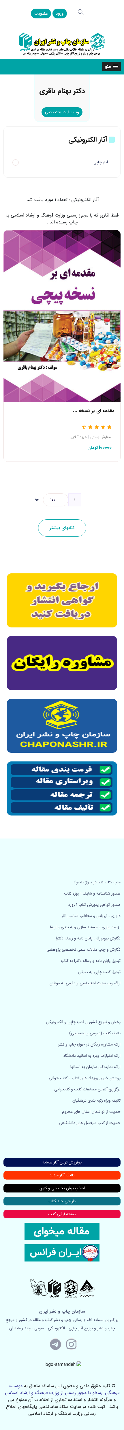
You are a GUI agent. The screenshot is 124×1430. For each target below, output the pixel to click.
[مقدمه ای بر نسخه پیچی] (62, 315)
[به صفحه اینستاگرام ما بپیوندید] (71, 1344)
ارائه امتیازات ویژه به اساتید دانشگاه (92, 1055)
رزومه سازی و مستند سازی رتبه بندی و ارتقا (85, 927)
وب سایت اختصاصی (62, 112)
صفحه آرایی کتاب (62, 1214)
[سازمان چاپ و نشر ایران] (62, 663)
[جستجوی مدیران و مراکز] (81, 12)
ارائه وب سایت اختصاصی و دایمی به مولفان (85, 983)
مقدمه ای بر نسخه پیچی (90, 410)
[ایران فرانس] (62, 1252)
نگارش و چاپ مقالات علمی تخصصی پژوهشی (83, 949)
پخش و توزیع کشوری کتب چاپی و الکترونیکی (83, 1022)
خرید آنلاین (78, 437)
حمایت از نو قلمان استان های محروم (91, 1112)
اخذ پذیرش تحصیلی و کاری (62, 1188)
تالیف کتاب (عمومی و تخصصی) (95, 1033)
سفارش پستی (101, 437)
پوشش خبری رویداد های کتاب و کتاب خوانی (85, 1078)
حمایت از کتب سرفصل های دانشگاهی (90, 1123)
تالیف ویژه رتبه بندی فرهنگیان (96, 1100)
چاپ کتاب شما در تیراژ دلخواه (97, 882)
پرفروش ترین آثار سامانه (62, 1162)
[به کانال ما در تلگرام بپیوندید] (55, 1344)
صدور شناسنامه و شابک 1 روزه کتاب (92, 893)
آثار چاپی (100, 162)
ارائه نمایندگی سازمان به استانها (95, 1067)
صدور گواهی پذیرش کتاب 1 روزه (94, 904)
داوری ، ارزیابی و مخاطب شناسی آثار (91, 916)
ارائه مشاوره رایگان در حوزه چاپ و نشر (89, 1044)
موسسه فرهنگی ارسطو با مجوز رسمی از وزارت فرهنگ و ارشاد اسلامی (62, 1389)
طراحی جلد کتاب (62, 1201)
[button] (111, 66)
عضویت (41, 13)
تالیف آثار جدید (62, 1175)
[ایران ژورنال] (62, 600)
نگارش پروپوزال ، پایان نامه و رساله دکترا (88, 938)
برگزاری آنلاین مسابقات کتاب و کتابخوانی (87, 1089)
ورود (59, 13)
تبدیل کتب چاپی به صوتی (99, 972)
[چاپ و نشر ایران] (62, 43)
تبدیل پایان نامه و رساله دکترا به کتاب (91, 961)
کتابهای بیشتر (62, 527)
